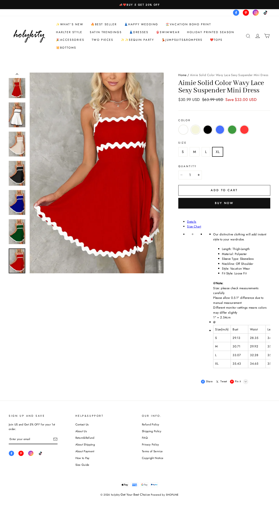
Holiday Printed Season (210, 32)
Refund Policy (150, 424)
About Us (81, 431)
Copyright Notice (152, 458)
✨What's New (69, 24)
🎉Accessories (70, 40)
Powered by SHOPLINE (165, 495)
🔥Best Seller (104, 24)
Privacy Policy (150, 444)
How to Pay (82, 458)
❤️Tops (216, 40)
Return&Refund (84, 438)
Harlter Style (69, 32)
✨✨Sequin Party (137, 40)
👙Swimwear (168, 32)
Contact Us (82, 424)
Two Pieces (102, 40)
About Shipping (85, 444)
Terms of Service (152, 451)
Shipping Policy (151, 431)
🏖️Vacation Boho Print (188, 24)
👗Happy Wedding (141, 24)
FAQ (145, 438)
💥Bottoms (66, 48)
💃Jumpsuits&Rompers (182, 40)
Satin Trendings (106, 32)
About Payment (84, 451)
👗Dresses (138, 32)
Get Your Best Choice (135, 494)
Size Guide (82, 465)
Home (182, 75)
